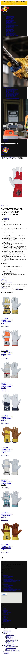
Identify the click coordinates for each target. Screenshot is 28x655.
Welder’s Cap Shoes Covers (12, 92)
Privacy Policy (6, 577)
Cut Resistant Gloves (11, 22)
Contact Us (6, 613)
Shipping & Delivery (8, 579)
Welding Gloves (10, 16)
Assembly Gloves (10, 20)
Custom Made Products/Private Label (11, 580)
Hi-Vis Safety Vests (10, 91)
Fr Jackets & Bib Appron (12, 89)
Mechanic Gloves (10, 17)
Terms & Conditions (8, 576)
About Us (5, 575)
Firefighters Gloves (10, 23)
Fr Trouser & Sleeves (11, 90)
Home (2, 157)
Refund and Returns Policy (9, 581)
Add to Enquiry (4, 287)
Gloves (8, 157)
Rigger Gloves (9, 18)
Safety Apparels (7, 612)
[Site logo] (5, 12)
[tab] (6, 218)
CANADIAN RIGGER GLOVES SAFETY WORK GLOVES (6, 321)
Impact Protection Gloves (12, 25)
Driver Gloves (9, 21)
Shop (5, 157)
